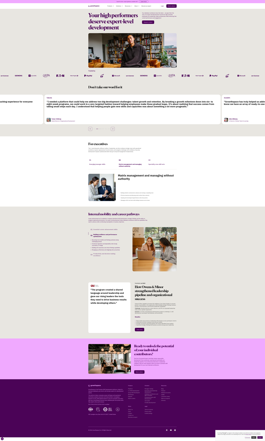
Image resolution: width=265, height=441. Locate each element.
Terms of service (149, 394)
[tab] (102, 163)
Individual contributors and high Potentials (151, 379)
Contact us (130, 400)
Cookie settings (148, 398)
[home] (93, 6)
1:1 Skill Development (133, 375)
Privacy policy (148, 396)
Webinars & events (166, 377)
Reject (253, 437)
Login (162, 6)
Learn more (144, 1)
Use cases (147, 385)
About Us (130, 394)
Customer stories (165, 381)
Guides (163, 379)
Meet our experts (165, 383)
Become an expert (146, 6)
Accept (260, 437)
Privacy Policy (248, 434)
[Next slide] (113, 129)
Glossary (163, 385)
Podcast (163, 375)
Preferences (247, 437)
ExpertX (130, 381)
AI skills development (150, 387)
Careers (130, 398)
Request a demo (148, 22)
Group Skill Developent (134, 377)
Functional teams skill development (150, 382)
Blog (162, 373)
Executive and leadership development (151, 376)
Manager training (149, 373)
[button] (110, 6)
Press (129, 396)
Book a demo (171, 6)
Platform (130, 373)
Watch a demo (131, 383)
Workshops (131, 379)
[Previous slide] (90, 129)
